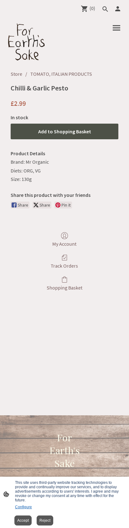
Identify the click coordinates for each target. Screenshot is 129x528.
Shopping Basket (64, 288)
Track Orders (64, 266)
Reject (44, 520)
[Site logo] (26, 42)
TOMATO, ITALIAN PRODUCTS (61, 74)
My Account (64, 244)
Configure (23, 507)
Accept (23, 520)
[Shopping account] (117, 9)
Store (16, 74)
